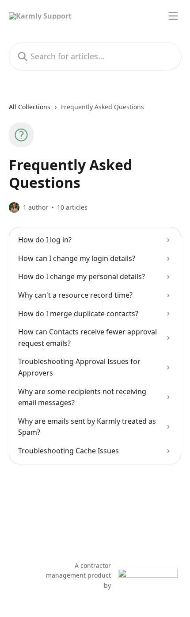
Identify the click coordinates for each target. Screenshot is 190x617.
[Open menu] (173, 16)
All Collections (29, 107)
